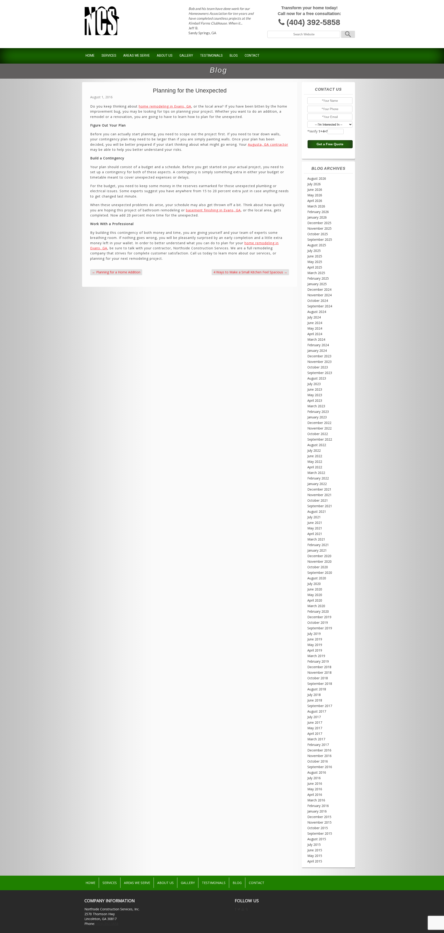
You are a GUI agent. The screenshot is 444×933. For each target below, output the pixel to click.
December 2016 (319, 750)
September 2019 (319, 628)
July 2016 (314, 778)
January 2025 (317, 284)
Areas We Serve (136, 55)
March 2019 (316, 656)
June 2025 (314, 256)
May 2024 (314, 328)
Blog (234, 55)
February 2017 (318, 744)
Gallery (186, 55)
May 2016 (314, 789)
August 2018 (316, 689)
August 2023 (316, 378)
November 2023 (319, 361)
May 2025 (314, 262)
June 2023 (314, 389)
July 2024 (314, 317)
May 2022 (314, 461)
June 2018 (314, 700)
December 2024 (319, 289)
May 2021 (314, 528)
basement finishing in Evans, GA (213, 210)
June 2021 (314, 522)
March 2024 (316, 339)
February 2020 (318, 611)
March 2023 (316, 406)
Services (109, 55)
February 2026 (318, 212)
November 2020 (319, 561)
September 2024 (319, 306)
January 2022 (317, 484)
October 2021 (317, 500)
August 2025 (316, 245)
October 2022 (317, 434)
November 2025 (319, 228)
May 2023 (314, 395)
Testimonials (211, 55)
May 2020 (314, 595)
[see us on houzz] (246, 909)
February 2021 (318, 545)
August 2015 (316, 839)
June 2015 (314, 850)
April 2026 (314, 200)
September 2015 (319, 833)
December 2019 (319, 617)
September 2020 (319, 572)
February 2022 (318, 478)
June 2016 (314, 783)
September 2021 (319, 506)
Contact (252, 55)
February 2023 (318, 411)
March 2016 (316, 800)
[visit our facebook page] (236, 909)
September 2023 (319, 373)
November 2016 (319, 756)
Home (90, 55)
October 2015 (317, 828)
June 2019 (314, 639)
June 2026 (314, 189)
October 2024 (317, 300)
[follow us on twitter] (238, 909)
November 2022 (319, 428)
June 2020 (314, 589)
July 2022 (314, 450)
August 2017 (316, 711)
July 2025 (314, 250)
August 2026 (316, 178)
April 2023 (314, 400)
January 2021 (317, 550)
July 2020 (314, 583)
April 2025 (314, 267)
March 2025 (316, 273)
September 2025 (319, 239)
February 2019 (318, 661)
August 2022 (316, 445)
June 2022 (314, 456)
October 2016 (317, 761)
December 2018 (319, 667)
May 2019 (314, 645)
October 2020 (317, 567)
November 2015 (319, 822)
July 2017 (314, 717)
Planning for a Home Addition (116, 272)
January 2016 (317, 811)
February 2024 (318, 345)
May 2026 (314, 195)
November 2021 (319, 495)
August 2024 (316, 311)
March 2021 (316, 539)
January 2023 (317, 417)
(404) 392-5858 (313, 22)
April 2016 (314, 794)
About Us (165, 55)
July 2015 (314, 844)
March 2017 (316, 739)
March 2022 (316, 472)
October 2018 (317, 678)
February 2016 (318, 805)
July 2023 (314, 384)
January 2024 (317, 350)
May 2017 (314, 728)
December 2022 (319, 422)
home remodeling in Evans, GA (165, 106)
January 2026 (317, 217)
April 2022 (314, 467)
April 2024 (314, 334)
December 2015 (319, 817)
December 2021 (319, 489)
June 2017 (314, 722)
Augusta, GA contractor (268, 144)
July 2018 (314, 694)
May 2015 (314, 855)
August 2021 (316, 511)
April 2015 (314, 861)
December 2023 (319, 356)
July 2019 (314, 633)
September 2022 (319, 439)
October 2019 (317, 622)
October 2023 (317, 367)
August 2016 (316, 772)
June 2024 (314, 323)
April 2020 (314, 600)
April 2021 (314, 533)
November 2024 (319, 295)
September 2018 (319, 683)
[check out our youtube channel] (242, 909)
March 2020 (316, 606)
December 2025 (319, 223)
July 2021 (314, 517)
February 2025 (318, 278)
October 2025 (317, 234)
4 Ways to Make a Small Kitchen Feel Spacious (250, 272)
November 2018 (319, 672)
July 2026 (314, 184)
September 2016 (319, 767)
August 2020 (316, 578)
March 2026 (316, 206)
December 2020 (319, 556)
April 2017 (314, 733)
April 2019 (314, 650)
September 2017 (319, 706)
